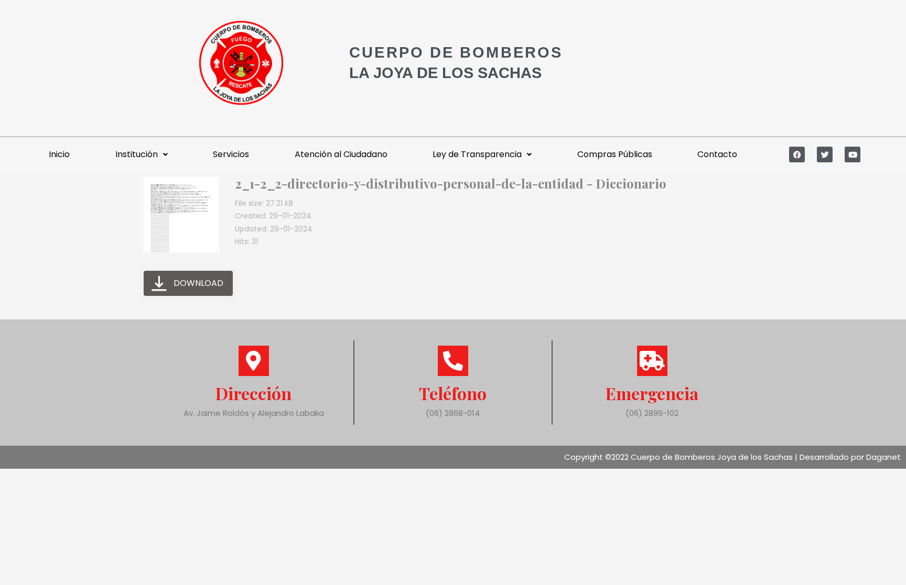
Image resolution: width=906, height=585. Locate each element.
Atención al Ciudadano (341, 154)
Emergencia (652, 393)
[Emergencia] (652, 361)
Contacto (717, 154)
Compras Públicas (614, 154)
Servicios (231, 154)
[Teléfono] (453, 361)
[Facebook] (797, 154)
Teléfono (453, 393)
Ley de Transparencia (477, 154)
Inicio (59, 154)
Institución (136, 154)
